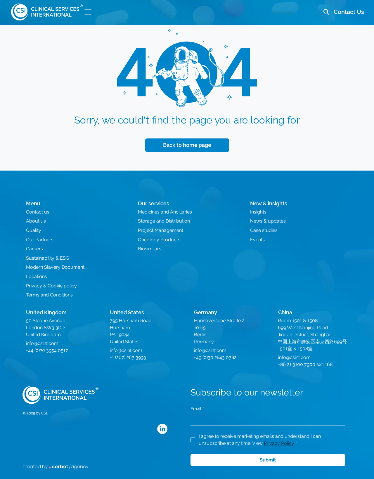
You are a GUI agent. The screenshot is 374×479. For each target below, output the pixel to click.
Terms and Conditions (49, 295)
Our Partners (39, 239)
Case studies (264, 230)
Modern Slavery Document (55, 267)
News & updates (268, 221)
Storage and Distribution (164, 221)
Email (197, 408)
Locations (36, 276)
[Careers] (349, 12)
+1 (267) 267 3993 (128, 357)
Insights (258, 212)
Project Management (160, 230)
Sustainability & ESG (47, 258)
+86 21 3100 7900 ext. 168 (305, 364)
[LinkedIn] (162, 429)
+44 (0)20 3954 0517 (47, 350)
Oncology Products (159, 239)
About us (36, 221)
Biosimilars (149, 248)
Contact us (37, 212)
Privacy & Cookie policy (51, 286)
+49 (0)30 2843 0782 (215, 357)
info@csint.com (42, 343)
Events (257, 239)
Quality (33, 230)
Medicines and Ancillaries (165, 212)
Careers (34, 248)
